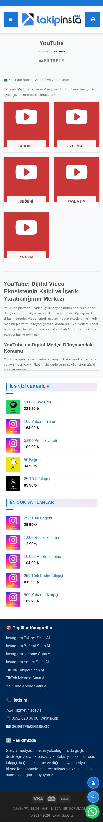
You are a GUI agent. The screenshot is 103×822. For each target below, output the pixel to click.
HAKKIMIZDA (51, 808)
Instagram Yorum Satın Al (27, 662)
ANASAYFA (21, 808)
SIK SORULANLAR (77, 808)
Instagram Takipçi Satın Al (28, 638)
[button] (92, 811)
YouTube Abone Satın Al (26, 686)
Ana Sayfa (44, 51)
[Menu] (10, 19)
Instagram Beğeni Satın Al (28, 646)
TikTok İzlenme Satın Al (26, 678)
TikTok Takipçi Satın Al (25, 670)
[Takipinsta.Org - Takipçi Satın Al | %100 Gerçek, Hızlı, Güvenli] (51, 19)
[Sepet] (93, 19)
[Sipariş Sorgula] (93, 797)
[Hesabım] (93, 783)
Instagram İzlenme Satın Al (28, 654)
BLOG (35, 808)
